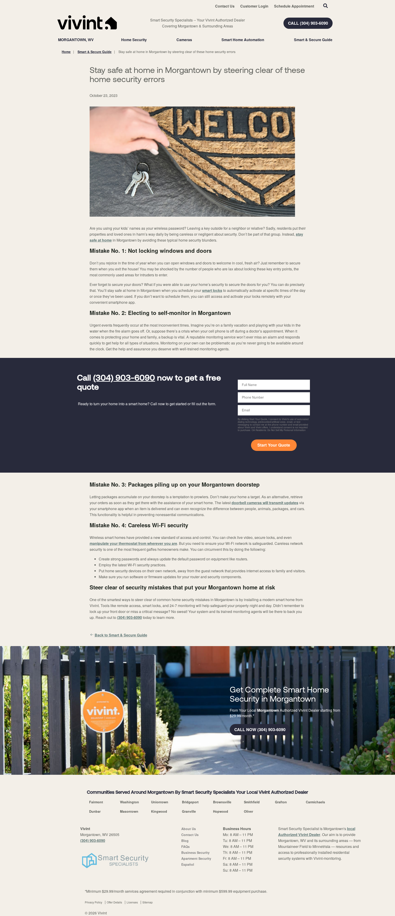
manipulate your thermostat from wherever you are (133, 543)
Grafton (281, 802)
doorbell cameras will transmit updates (265, 502)
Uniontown (159, 802)
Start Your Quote (273, 445)
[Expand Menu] (149, 40)
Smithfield (252, 802)
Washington (129, 802)
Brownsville (222, 802)
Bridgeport (190, 802)
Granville (189, 811)
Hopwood (220, 811)
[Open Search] (325, 5)
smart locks (212, 290)
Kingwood (159, 811)
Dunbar (95, 811)
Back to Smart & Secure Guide (121, 635)
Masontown (129, 811)
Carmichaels (315, 802)
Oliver (248, 811)
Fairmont (96, 802)
